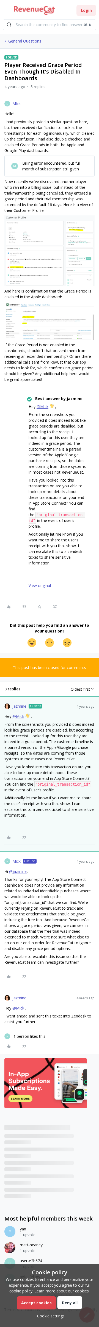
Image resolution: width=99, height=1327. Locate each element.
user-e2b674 (31, 1260)
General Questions (24, 41)
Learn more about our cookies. (62, 1291)
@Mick (42, 406)
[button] (6, 11)
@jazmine (18, 871)
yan (23, 1229)
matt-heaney (31, 1244)
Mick (16, 103)
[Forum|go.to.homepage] (34, 10)
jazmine (19, 706)
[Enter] (9, 24)
